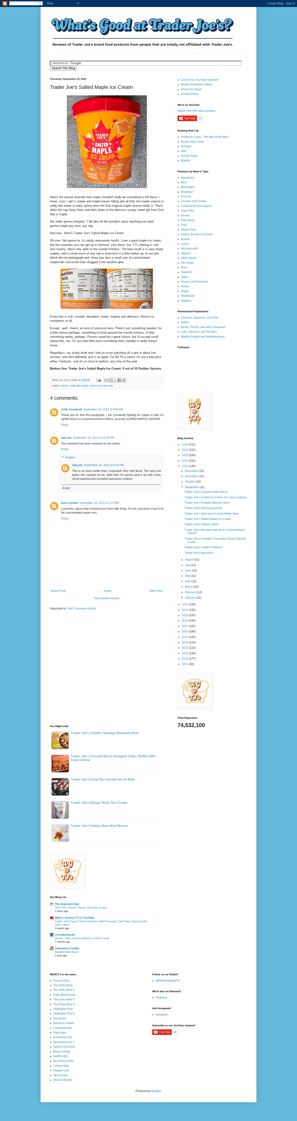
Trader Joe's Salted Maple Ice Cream (207, 519)
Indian (185, 322)
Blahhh (185, 160)
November (192, 476)
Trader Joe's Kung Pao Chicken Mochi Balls (103, 779)
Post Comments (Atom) (81, 608)
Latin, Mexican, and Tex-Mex (199, 331)
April (188, 581)
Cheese (186, 196)
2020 (185, 610)
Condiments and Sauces (196, 206)
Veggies (186, 300)
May (188, 575)
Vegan (185, 291)
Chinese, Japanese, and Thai (199, 317)
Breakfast (187, 191)
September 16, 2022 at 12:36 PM (93, 437)
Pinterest (161, 997)
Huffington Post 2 (64, 1013)
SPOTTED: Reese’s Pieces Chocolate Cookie (81, 907)
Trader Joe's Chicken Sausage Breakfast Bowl (105, 733)
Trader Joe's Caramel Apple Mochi (206, 491)
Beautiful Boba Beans (67, 951)
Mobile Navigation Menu (196, 84)
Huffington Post (63, 1009)
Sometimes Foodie (67, 948)
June (188, 570)
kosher (64, 385)
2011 (185, 658)
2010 (185, 664)
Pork (184, 267)
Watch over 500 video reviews (196, 111)
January (190, 597)
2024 (185, 455)
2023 (185, 460)
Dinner (185, 215)
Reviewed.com (62, 1037)
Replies (70, 457)
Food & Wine (61, 980)
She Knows (60, 1075)
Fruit (184, 224)
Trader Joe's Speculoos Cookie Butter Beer (211, 513)
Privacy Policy (190, 94)
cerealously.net (65, 934)
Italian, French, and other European (203, 327)
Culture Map (61, 1065)
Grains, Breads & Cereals (197, 234)
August (189, 559)
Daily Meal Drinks (64, 994)
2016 (185, 631)
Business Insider (63, 1023)
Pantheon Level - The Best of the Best (204, 137)
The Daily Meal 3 (64, 999)
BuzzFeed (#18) (63, 1061)
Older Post (155, 591)
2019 (185, 615)
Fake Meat (187, 220)
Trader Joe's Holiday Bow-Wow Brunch (99, 826)
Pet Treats (187, 262)
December (192, 471)
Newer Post (58, 591)
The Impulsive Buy (67, 904)
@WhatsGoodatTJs (168, 980)
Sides (184, 277)
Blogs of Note (61, 1051)
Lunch (185, 243)
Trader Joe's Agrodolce (198, 552)
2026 (185, 444)
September (192, 487)
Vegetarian (188, 295)
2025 (185, 449)
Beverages (188, 187)
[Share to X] (115, 380)
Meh (184, 151)
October (190, 481)
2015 (185, 637)
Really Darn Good (192, 141)
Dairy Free (187, 210)
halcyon (66, 437)
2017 (185, 626)
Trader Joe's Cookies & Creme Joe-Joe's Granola (215, 497)
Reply (64, 424)
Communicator (62, 1028)
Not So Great (189, 156)
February (191, 592)
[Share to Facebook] (119, 380)
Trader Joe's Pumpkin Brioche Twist (206, 502)
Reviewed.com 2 (63, 1042)
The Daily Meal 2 (64, 990)
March (189, 586)
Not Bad (186, 146)
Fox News (59, 1018)
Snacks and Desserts (194, 281)
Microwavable (190, 248)
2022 (185, 466)
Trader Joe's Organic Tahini (201, 524)
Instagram (162, 1014)
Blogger (156, 1091)
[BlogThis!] (110, 380)
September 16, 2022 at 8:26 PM (104, 465)
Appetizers (187, 177)
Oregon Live (61, 1070)
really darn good (79, 385)
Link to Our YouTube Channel (199, 79)
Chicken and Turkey (193, 201)
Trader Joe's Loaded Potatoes (203, 547)
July (188, 565)
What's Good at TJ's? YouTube (74, 917)
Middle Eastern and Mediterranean (203, 336)
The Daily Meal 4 (64, 1004)
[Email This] (106, 380)
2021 (185, 604)
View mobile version (106, 598)
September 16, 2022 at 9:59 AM (103, 409)
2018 (185, 620)
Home (107, 591)
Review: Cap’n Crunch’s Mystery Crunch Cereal (82, 938)
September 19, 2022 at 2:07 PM (99, 503)
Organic (186, 253)
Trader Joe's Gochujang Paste (203, 508)
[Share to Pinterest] (124, 380)
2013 (185, 647)
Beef (184, 182)
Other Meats (188, 258)
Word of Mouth (62, 1080)
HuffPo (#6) (60, 1056)
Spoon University (64, 1046)
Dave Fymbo (69, 503)
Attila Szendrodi (71, 409)
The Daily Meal (62, 985)
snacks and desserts (101, 385)
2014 (185, 642)
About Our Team (191, 89)
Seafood (186, 272)
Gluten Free (188, 229)
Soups (185, 286)
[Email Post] (99, 380)
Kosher (185, 239)
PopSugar (59, 1032)
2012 (185, 653)
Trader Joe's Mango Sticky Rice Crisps (99, 802)
